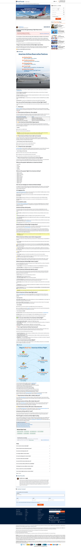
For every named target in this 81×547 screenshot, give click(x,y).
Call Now (40, 277)
